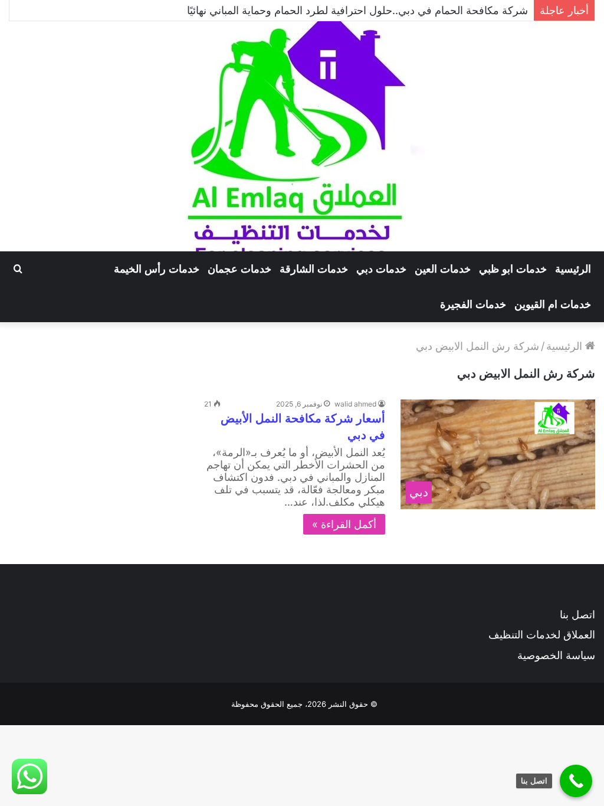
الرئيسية (573, 269)
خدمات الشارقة (314, 269)
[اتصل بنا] (576, 781)
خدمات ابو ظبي (513, 269)
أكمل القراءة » (344, 524)
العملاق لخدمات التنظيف (541, 634)
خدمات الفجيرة (473, 304)
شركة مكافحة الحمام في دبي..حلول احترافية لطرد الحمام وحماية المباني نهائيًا (357, 10)
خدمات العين (443, 269)
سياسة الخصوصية (556, 655)
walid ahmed (355, 403)
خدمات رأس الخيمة (156, 269)
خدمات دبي (381, 269)
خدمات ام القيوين (552, 304)
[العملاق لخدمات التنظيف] (302, 136)
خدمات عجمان (239, 269)
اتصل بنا (577, 614)
